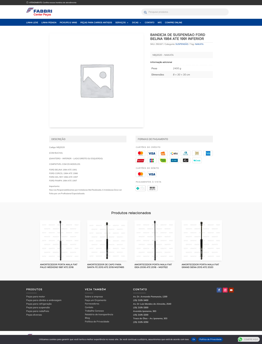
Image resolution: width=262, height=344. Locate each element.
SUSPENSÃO (181, 44)
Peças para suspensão (38, 307)
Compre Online (173, 23)
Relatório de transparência (99, 315)
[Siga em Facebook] (219, 290)
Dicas (135, 23)
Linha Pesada (48, 23)
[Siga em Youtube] (231, 290)
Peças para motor (35, 296)
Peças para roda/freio (37, 311)
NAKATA (199, 44)
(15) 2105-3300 (140, 307)
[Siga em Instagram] (225, 290)
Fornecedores (92, 304)
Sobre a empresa (94, 297)
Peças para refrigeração (39, 303)
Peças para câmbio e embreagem (43, 300)
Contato (149, 23)
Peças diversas (34, 314)
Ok (193, 339)
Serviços (120, 23)
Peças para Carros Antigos (96, 23)
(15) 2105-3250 (140, 322)
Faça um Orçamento (95, 301)
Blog (87, 318)
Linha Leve (32, 23)
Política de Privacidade (97, 322)
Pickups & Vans (68, 23)
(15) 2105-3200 (140, 314)
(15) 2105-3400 (140, 300)
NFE (160, 23)
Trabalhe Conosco (94, 311)
